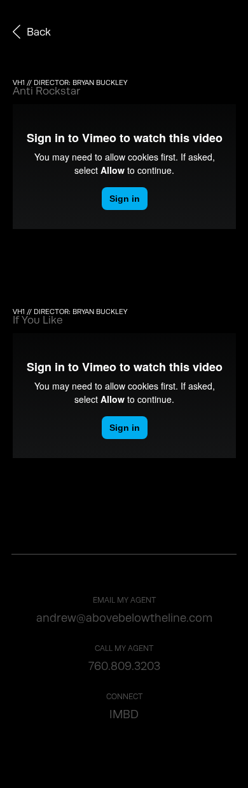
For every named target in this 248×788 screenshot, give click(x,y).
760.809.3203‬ (124, 666)
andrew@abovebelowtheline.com (124, 618)
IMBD (124, 714)
